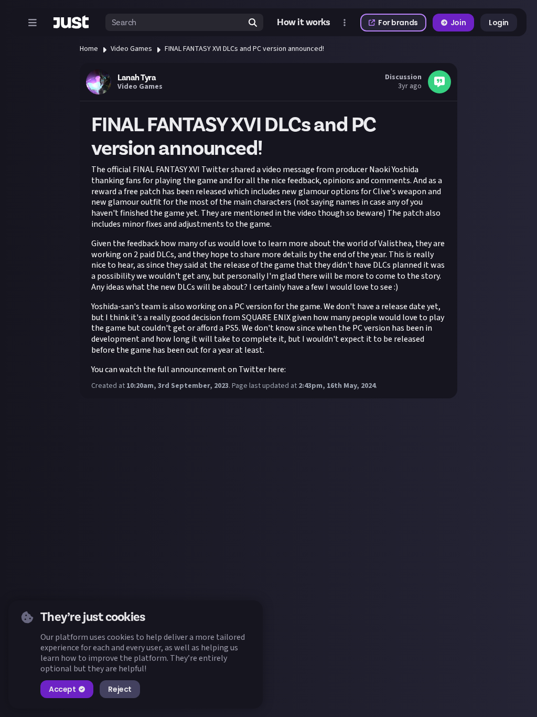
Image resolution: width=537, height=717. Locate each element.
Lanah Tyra (136, 77)
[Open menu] (32, 22)
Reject (119, 689)
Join (458, 22)
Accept (62, 689)
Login (499, 22)
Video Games (131, 49)
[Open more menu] (344, 22)
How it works (303, 22)
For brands (398, 22)
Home (89, 49)
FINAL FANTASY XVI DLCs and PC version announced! (244, 49)
